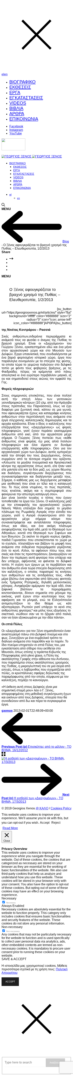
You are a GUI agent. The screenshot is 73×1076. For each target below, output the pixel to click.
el (3, 74)
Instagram (16, 130)
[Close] (36, 70)
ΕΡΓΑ (14, 92)
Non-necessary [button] (12, 927)
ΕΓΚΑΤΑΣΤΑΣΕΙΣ (26, 97)
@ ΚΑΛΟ (42, 808)
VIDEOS (17, 103)
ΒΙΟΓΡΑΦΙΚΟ (22, 81)
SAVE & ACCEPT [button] (14, 959)
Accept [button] (44, 822)
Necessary (11, 903)
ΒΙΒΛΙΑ (16, 108)
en (6, 74)
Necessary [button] (9, 898)
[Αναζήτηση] (3, 205)
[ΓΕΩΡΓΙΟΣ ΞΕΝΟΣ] (32, 156)
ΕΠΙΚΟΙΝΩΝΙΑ (23, 118)
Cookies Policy (61, 808)
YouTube (15, 133)
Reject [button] (55, 822)
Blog (65, 241)
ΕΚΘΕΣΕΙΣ (20, 87)
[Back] (3, 755)
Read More (10, 828)
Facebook (16, 126)
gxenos (7, 710)
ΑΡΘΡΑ (16, 113)
